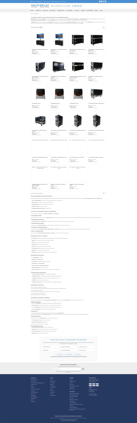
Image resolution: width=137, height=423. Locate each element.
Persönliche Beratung (46, 346)
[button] (54, 6)
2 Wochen (37, 51)
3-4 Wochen (38, 78)
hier (82, 23)
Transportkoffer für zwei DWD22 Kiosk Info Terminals (39, 131)
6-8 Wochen (56, 132)
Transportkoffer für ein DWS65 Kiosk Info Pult (58, 157)
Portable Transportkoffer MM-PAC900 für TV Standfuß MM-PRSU (39, 185)
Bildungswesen (69, 10)
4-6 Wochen (94, 51)
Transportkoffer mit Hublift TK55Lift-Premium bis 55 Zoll (40, 50)
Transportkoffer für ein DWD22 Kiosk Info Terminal (95, 77)
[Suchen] (69, 6)
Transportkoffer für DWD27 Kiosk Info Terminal (96, 103)
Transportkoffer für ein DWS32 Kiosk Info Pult (58, 130)
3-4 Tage (75, 51)
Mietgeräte (83, 10)
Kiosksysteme (45, 10)
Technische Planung (82, 350)
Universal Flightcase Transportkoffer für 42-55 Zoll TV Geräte (77, 50)
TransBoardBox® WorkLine (55, 103)
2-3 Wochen (56, 51)
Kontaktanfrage (77, 354)
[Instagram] (101, 1)
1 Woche (37, 186)
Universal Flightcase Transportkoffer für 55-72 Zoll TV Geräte (96, 50)
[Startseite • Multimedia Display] (40, 5)
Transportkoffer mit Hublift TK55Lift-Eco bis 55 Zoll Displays (59, 50)
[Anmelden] (73, 6)
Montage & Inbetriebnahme (65, 346)
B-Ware (101, 10)
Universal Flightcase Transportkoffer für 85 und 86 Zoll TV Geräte (40, 77)
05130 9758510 (59, 354)
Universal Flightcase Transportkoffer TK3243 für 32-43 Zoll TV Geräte (78, 77)
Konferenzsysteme (60, 10)
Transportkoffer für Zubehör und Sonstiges (95, 157)
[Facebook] (99, 1)
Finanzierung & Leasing (83, 346)
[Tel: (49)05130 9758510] (78, 6)
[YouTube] (103, 1)
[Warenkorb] (75, 6)
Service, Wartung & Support (65, 350)
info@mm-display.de (68, 354)
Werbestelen (38, 10)
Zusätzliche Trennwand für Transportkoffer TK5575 (77, 185)
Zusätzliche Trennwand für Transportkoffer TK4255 (58, 185)
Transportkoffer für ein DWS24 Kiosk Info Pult (77, 130)
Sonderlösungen (46, 350)
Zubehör (96, 10)
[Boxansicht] (40, 27)
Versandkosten (38, 107)
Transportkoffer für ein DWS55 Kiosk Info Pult (40, 157)
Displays (32, 10)
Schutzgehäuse (52, 10)
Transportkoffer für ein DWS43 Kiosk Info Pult (96, 130)
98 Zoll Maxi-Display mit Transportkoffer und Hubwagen (58, 77)
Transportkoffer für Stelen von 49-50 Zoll (77, 157)
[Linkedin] (105, 1)
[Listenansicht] (42, 27)
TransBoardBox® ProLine (36, 103)
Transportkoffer (89, 10)
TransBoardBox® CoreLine (74, 103)
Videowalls (76, 10)
